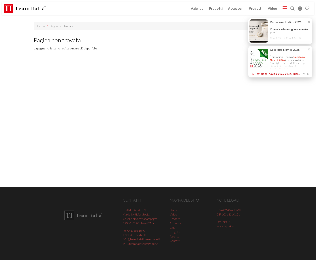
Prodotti (216, 8)
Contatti (175, 240)
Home (41, 26)
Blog (172, 227)
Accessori (235, 8)
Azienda (197, 8)
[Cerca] (292, 8)
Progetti (255, 8)
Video (272, 8)
